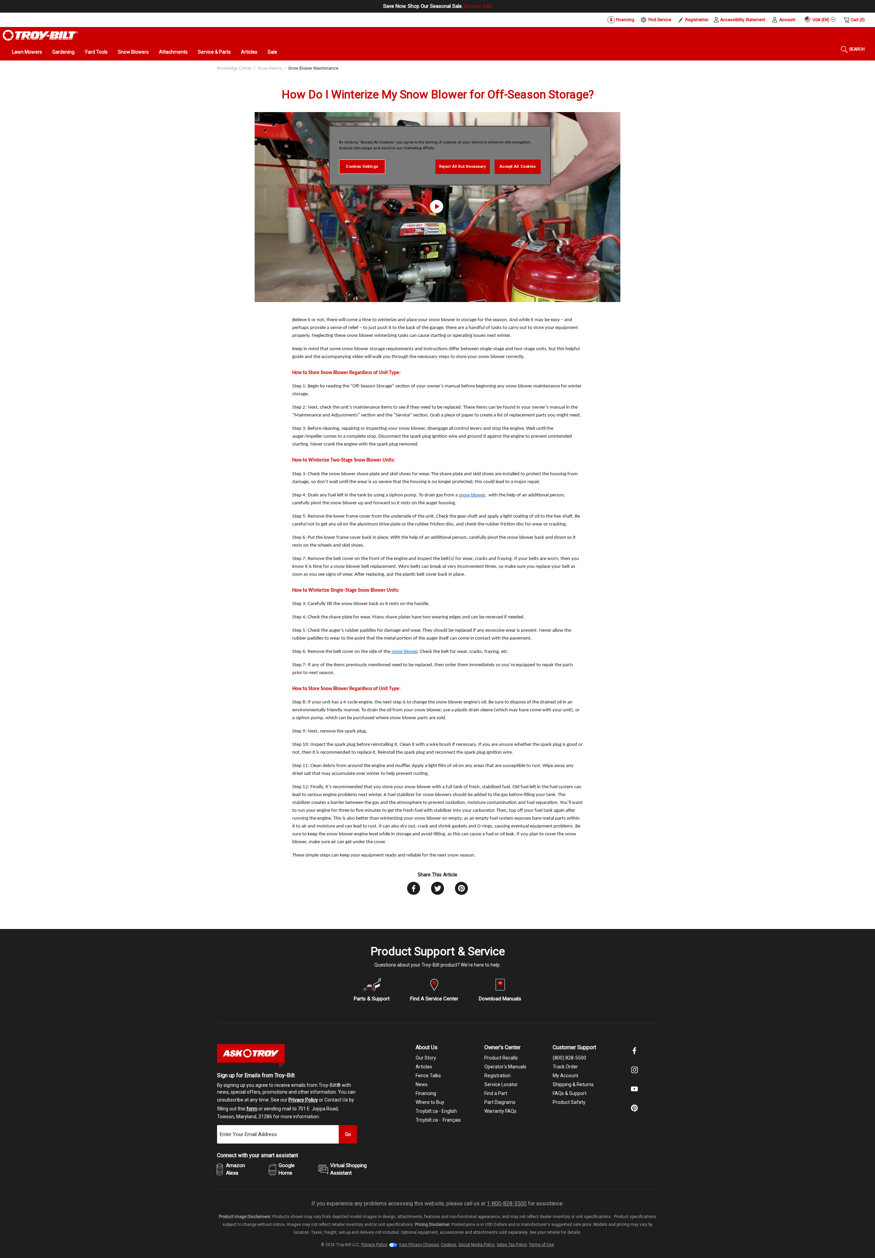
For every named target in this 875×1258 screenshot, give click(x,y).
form (251, 1108)
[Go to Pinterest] (634, 1113)
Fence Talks (428, 1075)
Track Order (565, 1066)
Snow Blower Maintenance (313, 68)
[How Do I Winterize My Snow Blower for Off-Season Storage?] (437, 207)
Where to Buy (430, 1102)
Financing (624, 19)
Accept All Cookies (517, 166)
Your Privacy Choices (419, 1244)
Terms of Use (541, 1244)
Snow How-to (270, 68)
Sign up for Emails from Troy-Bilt (256, 1075)
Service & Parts (214, 52)
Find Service (659, 19)
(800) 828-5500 (569, 1058)
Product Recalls (501, 1058)
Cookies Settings (362, 166)
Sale (272, 52)
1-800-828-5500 (507, 1203)
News (422, 1084)
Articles (249, 52)
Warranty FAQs (500, 1111)
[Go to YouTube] (634, 1094)
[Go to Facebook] (634, 1055)
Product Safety (569, 1102)
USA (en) (820, 19)
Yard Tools (96, 52)
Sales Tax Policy (512, 1244)
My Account (565, 1075)
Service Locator (501, 1084)
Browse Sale (478, 6)
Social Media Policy (476, 1244)
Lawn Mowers (27, 52)
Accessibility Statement (742, 19)
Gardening (63, 52)
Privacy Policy (303, 1100)
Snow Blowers (133, 52)
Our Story (426, 1058)
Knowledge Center (234, 68)
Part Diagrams (499, 1102)
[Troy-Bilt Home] (40, 35)
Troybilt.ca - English (436, 1111)
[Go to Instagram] (634, 1074)
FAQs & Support (570, 1093)
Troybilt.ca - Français (438, 1120)
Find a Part (495, 1093)
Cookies (448, 1244)
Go (348, 1134)
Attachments (173, 52)
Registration (697, 19)
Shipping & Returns (573, 1084)
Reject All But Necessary (462, 166)
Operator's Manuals (505, 1066)
